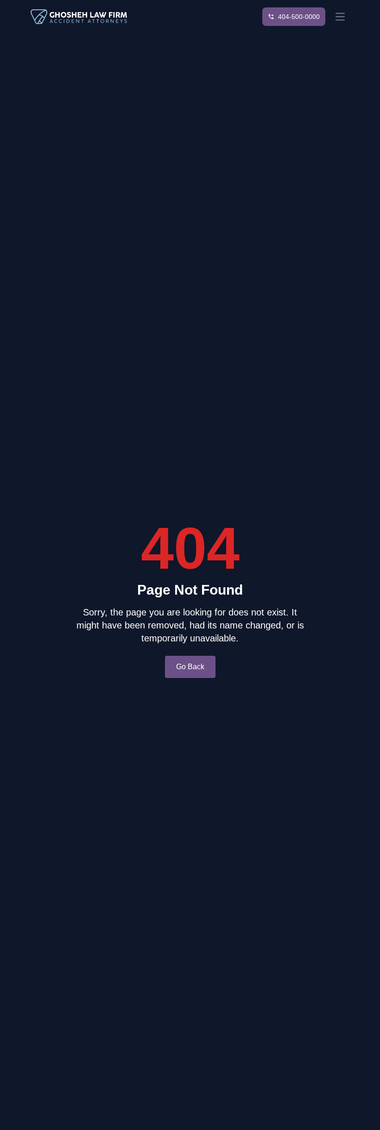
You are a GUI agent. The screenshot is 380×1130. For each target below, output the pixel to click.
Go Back (190, 667)
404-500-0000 (299, 16)
